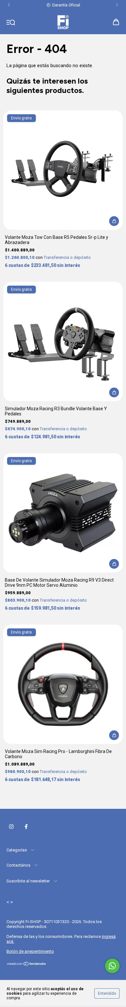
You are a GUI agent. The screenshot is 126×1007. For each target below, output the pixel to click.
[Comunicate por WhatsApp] (112, 966)
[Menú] (10, 22)
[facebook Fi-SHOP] (26, 826)
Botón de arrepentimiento (30, 951)
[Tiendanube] (26, 964)
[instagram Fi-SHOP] (11, 826)
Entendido (107, 993)
